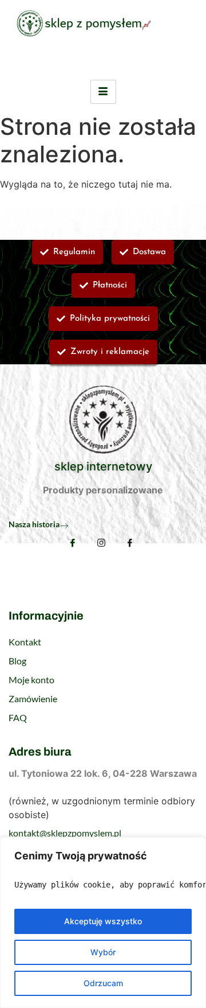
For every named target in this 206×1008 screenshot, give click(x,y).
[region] (103, 922)
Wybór (103, 952)
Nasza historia (34, 524)
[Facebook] (72, 542)
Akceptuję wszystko (103, 921)
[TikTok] (129, 543)
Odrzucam (103, 983)
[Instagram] (101, 543)
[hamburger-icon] (103, 92)
